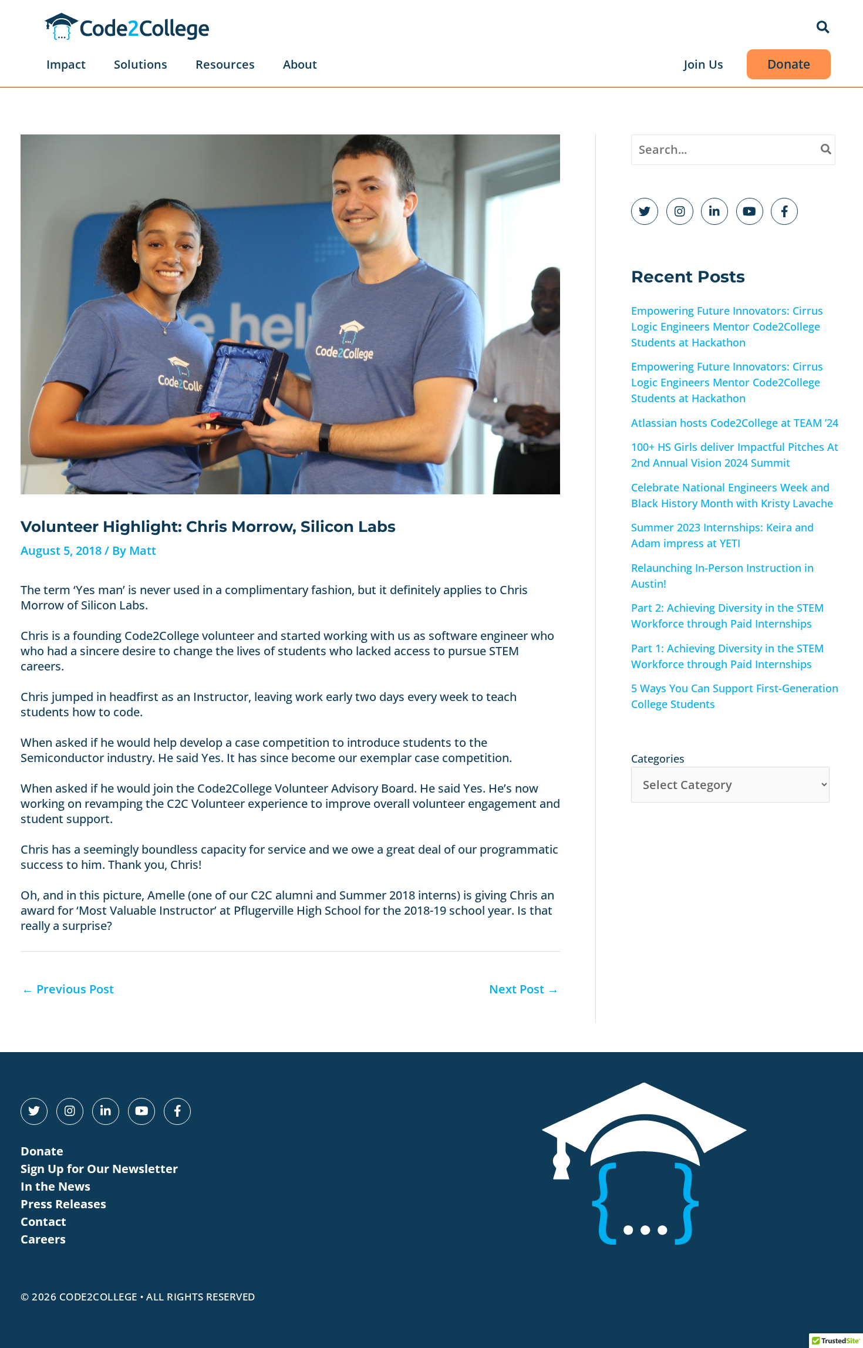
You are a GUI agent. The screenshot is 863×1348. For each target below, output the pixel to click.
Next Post (524, 989)
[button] (824, 28)
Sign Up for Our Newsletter (99, 1169)
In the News (55, 1186)
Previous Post (68, 989)
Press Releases (63, 1204)
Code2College (98, 1296)
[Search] (826, 149)
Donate (42, 1151)
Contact (43, 1221)
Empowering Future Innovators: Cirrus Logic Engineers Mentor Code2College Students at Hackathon (727, 326)
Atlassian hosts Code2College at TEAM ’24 (734, 423)
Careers (43, 1239)
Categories (658, 758)
